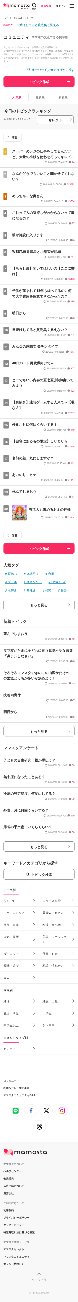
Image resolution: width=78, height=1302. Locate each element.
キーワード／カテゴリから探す (53, 69)
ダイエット (11, 953)
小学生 (47, 1013)
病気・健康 (11, 936)
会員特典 (8, 1178)
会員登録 (46, 6)
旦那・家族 (11, 925)
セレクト (55, 119)
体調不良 (32, 573)
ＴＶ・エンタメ (14, 912)
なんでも (9, 900)
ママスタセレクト (13, 1249)
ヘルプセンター (12, 1171)
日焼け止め (58, 582)
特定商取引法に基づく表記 (19, 1232)
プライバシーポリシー (16, 1217)
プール (12, 582)
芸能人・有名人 (53, 912)
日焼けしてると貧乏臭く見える (37, 25)
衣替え (12, 590)
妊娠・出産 (50, 1001)
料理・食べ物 (51, 925)
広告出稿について (13, 1185)
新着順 (63, 97)
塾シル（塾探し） (13, 1264)
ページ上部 (39, 1279)
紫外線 (31, 590)
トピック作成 (39, 81)
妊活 (6, 1001)
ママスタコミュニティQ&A (19, 1095)
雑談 (64, 590)
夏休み (12, 573)
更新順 (40, 97)
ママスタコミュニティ (16, 1256)
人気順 (16, 97)
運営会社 (8, 1193)
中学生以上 (11, 1025)
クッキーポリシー (13, 1224)
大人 (6, 977)
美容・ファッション (54, 939)
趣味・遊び (11, 965)
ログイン (60, 6)
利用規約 (8, 1210)
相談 (48, 590)
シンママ (48, 1025)
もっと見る (39, 604)
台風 (51, 573)
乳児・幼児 (11, 1013)
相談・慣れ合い (53, 965)
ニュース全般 (51, 900)
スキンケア (34, 582)
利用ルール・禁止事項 (16, 1087)
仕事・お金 (50, 953)
